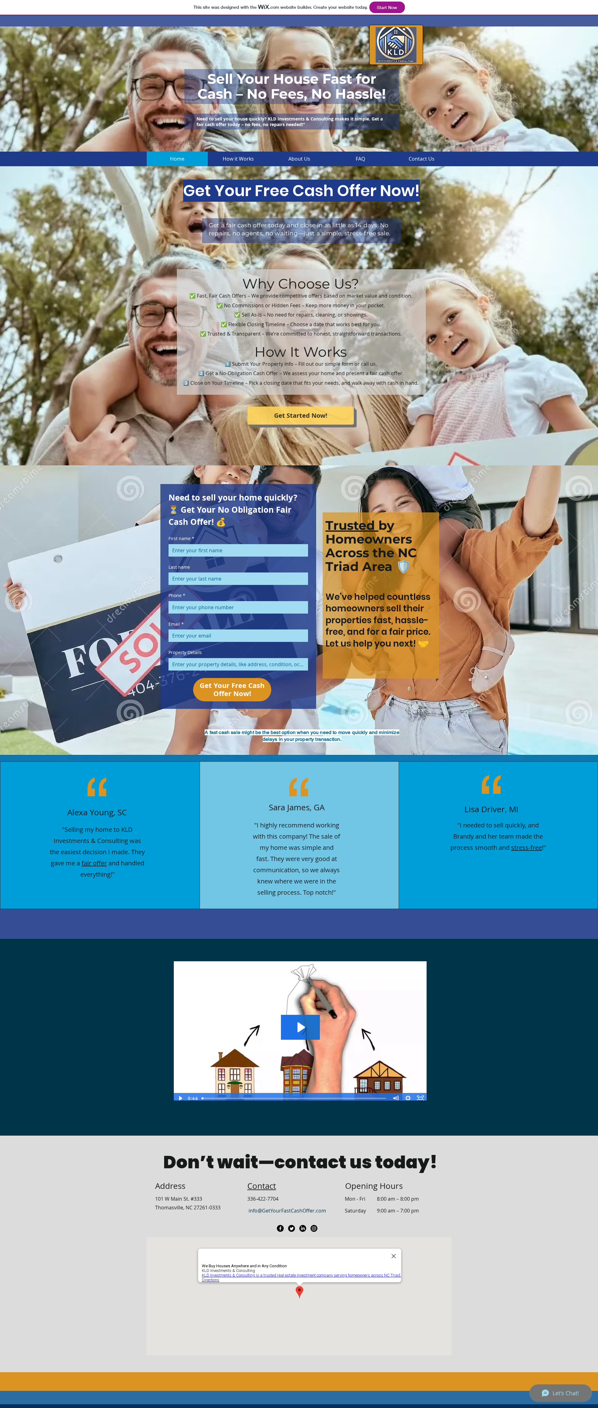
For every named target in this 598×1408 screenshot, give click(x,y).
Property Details (185, 652)
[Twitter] (291, 1228)
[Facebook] (280, 1228)
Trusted (351, 525)
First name (181, 538)
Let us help (349, 644)
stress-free (526, 847)
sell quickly (509, 825)
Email (176, 624)
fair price (409, 632)
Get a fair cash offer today (247, 225)
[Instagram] (314, 1228)
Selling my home (88, 829)
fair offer (94, 863)
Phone (176, 595)
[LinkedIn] (302, 1228)
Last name (179, 567)
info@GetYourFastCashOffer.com (287, 1210)
